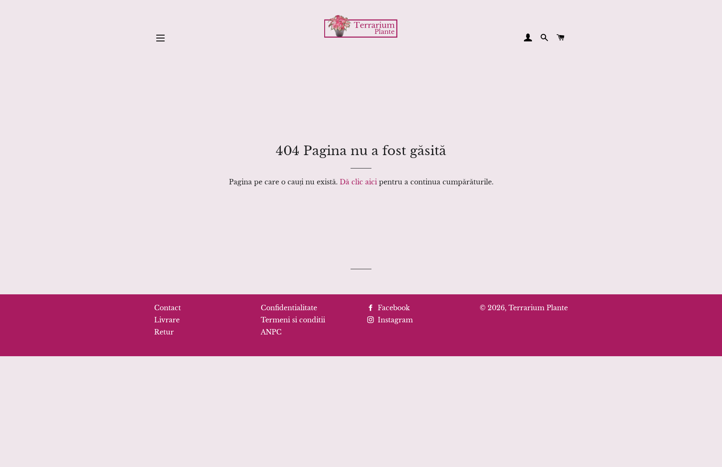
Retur (164, 332)
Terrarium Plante (538, 308)
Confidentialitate (289, 308)
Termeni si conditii (293, 320)
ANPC (271, 332)
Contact (167, 308)
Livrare (167, 320)
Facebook (393, 308)
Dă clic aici (358, 182)
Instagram (394, 320)
